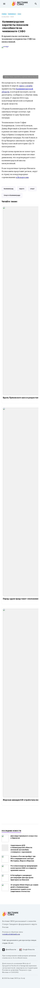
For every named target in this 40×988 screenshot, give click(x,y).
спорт (32, 189)
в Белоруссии (22, 177)
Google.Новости (28, 949)
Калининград (12, 14)
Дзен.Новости (11, 949)
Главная (4, 14)
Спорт (19, 14)
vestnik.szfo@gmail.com (11, 934)
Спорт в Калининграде (12, 195)
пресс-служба (25, 86)
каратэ (21, 189)
